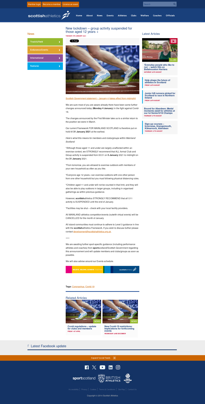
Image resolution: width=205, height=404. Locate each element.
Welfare (145, 16)
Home (79, 16)
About (89, 16)
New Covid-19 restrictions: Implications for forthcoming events (119, 328)
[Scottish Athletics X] (94, 367)
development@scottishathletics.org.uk (92, 231)
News (99, 16)
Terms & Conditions (107, 389)
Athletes (122, 16)
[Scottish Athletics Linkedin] (111, 367)
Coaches (157, 16)
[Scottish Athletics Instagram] (118, 367)
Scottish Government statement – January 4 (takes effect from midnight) (101, 98)
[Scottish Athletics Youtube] (103, 367)
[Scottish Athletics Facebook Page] (87, 367)
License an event (70, 4)
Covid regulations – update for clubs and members (82, 327)
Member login (34, 4)
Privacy (84, 389)
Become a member (52, 4)
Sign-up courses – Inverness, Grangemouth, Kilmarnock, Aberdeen (158, 126)
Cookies (93, 389)
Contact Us (132, 389)
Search (174, 4)
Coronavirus (78, 286)
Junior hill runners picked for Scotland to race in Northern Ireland (160, 95)
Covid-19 (89, 286)
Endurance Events (39, 50)
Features (34, 66)
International (36, 58)
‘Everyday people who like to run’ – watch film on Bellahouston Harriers (159, 67)
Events (110, 16)
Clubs (133, 16)
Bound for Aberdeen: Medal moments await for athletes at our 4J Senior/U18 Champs (159, 111)
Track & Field (36, 42)
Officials (170, 16)
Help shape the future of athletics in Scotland (157, 81)
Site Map (121, 389)
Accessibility (74, 389)
